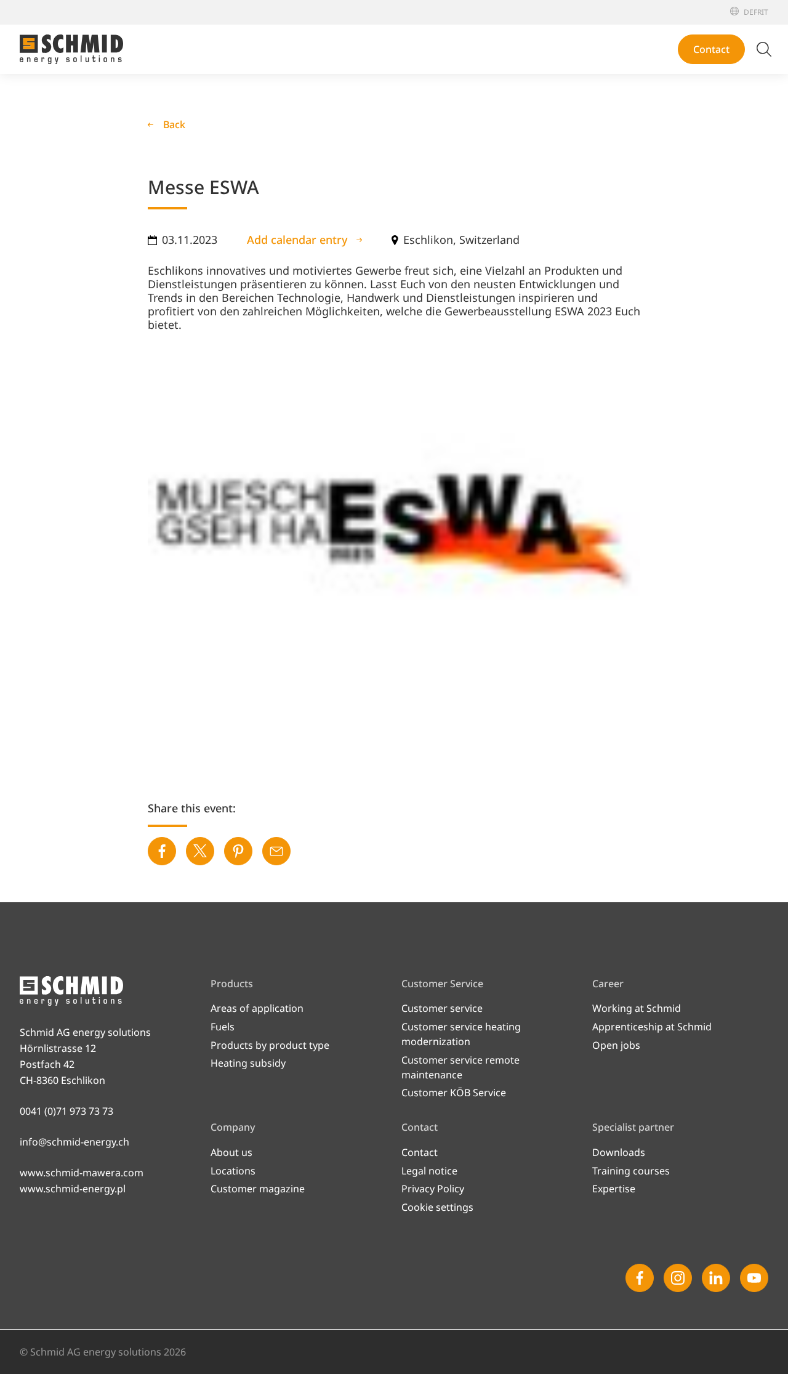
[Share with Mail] (276, 851)
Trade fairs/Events (677, 12)
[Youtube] (754, 1278)
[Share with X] (200, 851)
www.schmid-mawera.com (81, 1172)
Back (174, 124)
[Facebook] (639, 1278)
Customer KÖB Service (453, 1092)
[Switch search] (764, 49)
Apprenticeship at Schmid (538, 462)
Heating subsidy (248, 1063)
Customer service (442, 1008)
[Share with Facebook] (162, 851)
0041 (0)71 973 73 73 (66, 1111)
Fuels (223, 1026)
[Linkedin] (716, 1278)
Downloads (618, 1152)
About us (499, 93)
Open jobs (616, 1045)
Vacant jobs (505, 482)
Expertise (613, 1188)
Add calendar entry (297, 239)
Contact (711, 49)
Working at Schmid (522, 443)
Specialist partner (676, 23)
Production (504, 132)
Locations (500, 112)
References (665, 34)
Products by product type (270, 1045)
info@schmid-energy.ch (74, 1142)
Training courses (631, 1171)
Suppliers (500, 152)
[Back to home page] (71, 49)
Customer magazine (525, 172)
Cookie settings (437, 1207)
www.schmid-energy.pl (73, 1188)
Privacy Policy (432, 1188)
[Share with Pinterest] (238, 851)
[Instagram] (678, 1278)
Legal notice (429, 1171)
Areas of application (257, 1008)
